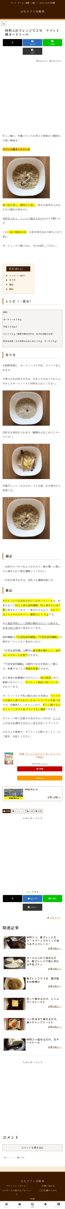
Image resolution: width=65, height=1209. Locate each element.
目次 (11, 269)
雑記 (11, 289)
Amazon (40, 778)
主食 (31, 811)
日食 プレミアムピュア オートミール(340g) (39, 755)
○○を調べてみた (48, 1190)
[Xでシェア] (12, 42)
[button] (32, 51)
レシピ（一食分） (18, 275)
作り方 (12, 279)
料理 (8, 811)
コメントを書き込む (32, 1147)
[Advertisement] (32, 96)
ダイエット (19, 811)
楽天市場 (39, 768)
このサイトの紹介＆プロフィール (17, 1192)
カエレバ (44, 764)
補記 (11, 284)
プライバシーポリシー (17, 1185)
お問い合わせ (48, 1185)
